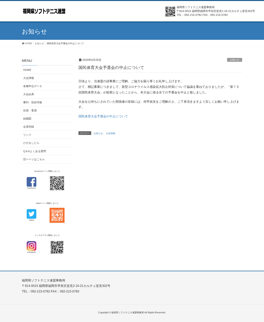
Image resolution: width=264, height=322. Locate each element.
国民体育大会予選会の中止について (103, 116)
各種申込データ (32, 86)
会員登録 (28, 126)
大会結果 (28, 94)
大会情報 (110, 133)
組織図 (27, 118)
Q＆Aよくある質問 (34, 151)
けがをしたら (31, 142)
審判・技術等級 (32, 102)
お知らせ (234, 59)
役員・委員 (30, 110)
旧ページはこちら (34, 159)
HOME (27, 69)
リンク (27, 134)
